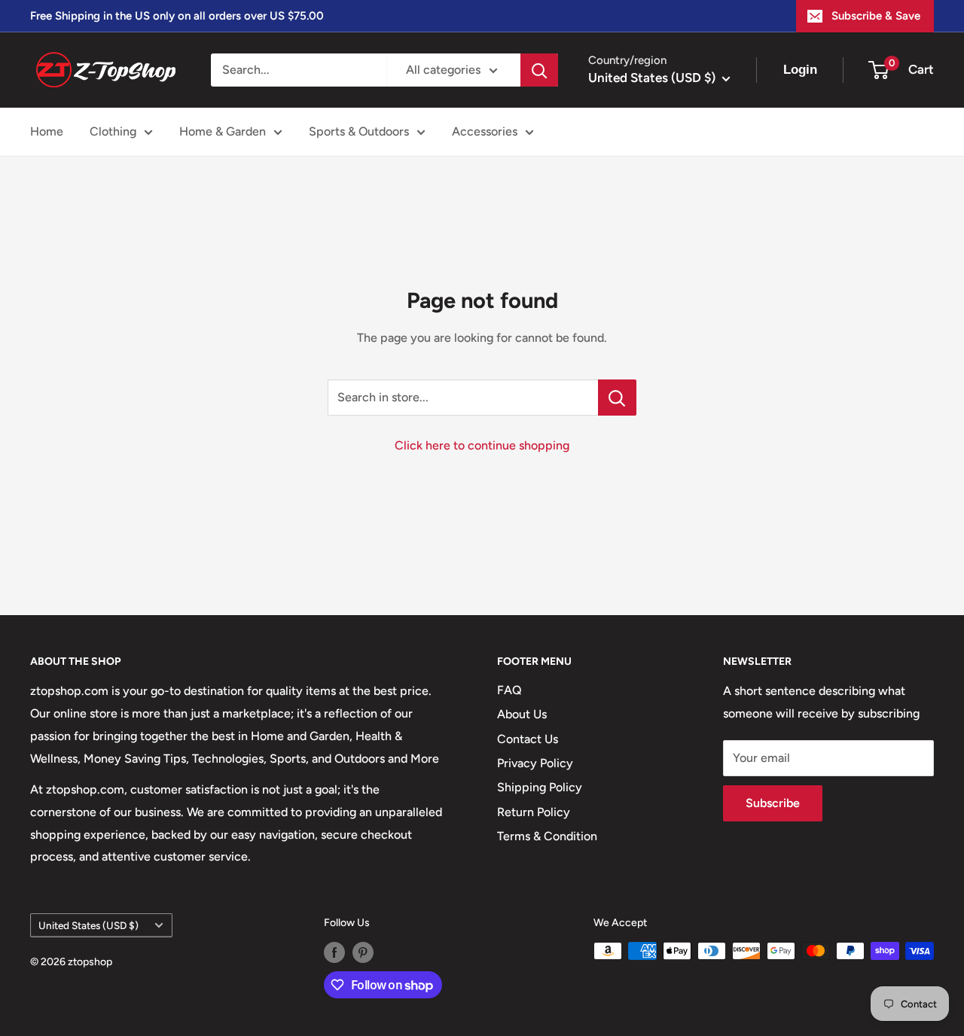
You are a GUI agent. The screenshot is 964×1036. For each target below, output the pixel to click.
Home (46, 131)
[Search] (539, 70)
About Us (522, 714)
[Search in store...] (617, 397)
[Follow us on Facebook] (334, 952)
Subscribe (773, 803)
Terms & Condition (547, 836)
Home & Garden (222, 131)
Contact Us (527, 739)
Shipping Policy (539, 787)
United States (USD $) (88, 925)
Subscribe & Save (875, 16)
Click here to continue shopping (482, 445)
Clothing (113, 131)
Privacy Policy (535, 763)
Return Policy (533, 812)
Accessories (484, 131)
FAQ (509, 690)
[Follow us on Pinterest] (363, 952)
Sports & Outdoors (359, 131)
